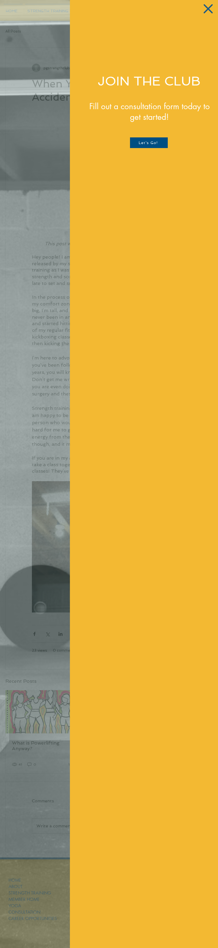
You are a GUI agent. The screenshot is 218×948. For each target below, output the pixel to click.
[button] (208, 8)
